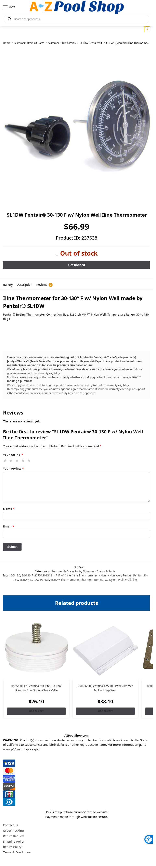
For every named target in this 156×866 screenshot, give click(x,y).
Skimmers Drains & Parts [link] (29, 43)
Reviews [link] (43, 284)
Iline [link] (68, 575)
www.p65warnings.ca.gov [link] (21, 749)
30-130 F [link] (27, 575)
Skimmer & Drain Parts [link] (62, 43)
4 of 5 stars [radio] (23, 460)
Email (8, 526)
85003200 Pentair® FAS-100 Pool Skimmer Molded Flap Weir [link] (105, 688)
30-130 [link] (15, 575)
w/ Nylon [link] (110, 580)
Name (9, 509)
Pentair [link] (127, 575)
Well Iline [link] (131, 580)
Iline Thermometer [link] (85, 575)
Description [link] (24, 284)
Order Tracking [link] (13, 830)
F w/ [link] (61, 575)
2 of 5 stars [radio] (11, 460)
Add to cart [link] (36, 711)
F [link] (56, 575)
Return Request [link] (13, 836)
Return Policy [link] (12, 847)
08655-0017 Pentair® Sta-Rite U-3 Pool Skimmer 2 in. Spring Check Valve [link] (36, 688)
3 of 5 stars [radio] (17, 460)
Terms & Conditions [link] (16, 852)
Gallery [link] (8, 284)
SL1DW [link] (24, 580)
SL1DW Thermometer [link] (65, 580)
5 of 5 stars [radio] (29, 460)
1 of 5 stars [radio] (5, 460)
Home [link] (6, 43)
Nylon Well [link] (114, 575)
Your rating (13, 455)
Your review (13, 468)
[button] (146, 29)
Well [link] (121, 580)
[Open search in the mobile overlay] (76, 19)
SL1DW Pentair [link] (39, 580)
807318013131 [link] (44, 575)
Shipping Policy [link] (13, 841)
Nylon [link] (102, 575)
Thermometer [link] (89, 580)
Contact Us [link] (10, 825)
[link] (148, 839)
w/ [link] (101, 580)
